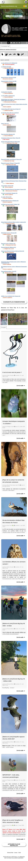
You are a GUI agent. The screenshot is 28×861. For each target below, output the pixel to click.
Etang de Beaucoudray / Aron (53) (8, 271)
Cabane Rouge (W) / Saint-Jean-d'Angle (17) (11, 109)
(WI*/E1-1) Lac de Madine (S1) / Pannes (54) (10, 296)
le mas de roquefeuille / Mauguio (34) (9, 193)
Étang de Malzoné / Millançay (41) (8, 247)
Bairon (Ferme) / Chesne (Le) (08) (8, 77)
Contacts (15, 852)
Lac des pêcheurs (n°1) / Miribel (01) (9, 63)
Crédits (19, 852)
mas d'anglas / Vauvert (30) (7, 185)
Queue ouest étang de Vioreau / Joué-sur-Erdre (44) (12, 251)
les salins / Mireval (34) (6, 197)
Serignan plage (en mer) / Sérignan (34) (9, 200)
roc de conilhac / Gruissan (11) (8, 95)
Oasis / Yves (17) (5, 123)
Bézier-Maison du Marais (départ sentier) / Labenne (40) (13, 222)
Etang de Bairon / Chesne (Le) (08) (8, 81)
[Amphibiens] (18, 54)
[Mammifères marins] (10, 54)
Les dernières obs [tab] (5, 46)
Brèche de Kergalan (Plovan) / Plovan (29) (10, 141)
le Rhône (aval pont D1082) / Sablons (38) (10, 204)
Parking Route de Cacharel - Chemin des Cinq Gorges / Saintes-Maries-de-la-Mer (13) (13, 100)
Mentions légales (10, 852)
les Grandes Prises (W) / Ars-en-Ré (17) (10, 112)
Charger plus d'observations (14, 302)
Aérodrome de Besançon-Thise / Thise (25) (10, 138)
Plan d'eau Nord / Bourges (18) (8, 134)
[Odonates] (22, 54)
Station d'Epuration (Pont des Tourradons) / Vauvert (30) (13, 189)
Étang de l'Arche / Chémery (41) (8, 243)
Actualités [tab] (3, 327)
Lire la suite (20, 385)
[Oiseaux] (2, 54)
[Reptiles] (14, 54)
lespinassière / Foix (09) (6, 92)
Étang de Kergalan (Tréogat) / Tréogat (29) (10, 163)
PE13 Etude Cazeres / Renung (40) (8, 232)
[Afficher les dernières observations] (8, 49)
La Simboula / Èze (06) (6, 66)
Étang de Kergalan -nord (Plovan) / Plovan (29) (11, 159)
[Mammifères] (6, 54)
